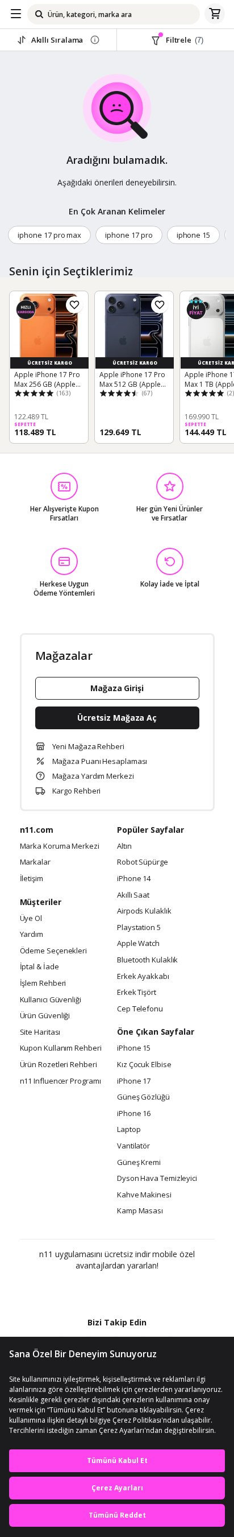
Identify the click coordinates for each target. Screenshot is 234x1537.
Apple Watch (138, 943)
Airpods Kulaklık (144, 911)
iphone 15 (194, 235)
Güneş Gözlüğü (143, 1097)
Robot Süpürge (142, 862)
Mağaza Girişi (117, 688)
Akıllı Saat (133, 895)
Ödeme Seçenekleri (53, 951)
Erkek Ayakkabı (143, 976)
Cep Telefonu (140, 1009)
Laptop (128, 1129)
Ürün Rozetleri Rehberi (58, 1064)
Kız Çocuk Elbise (144, 1064)
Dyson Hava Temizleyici (157, 1178)
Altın (124, 846)
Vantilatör (133, 1146)
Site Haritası (40, 1032)
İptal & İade (39, 967)
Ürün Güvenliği (45, 1015)
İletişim (31, 878)
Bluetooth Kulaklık (147, 960)
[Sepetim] (214, 14)
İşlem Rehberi (43, 983)
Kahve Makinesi (144, 1195)
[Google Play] (82, 1290)
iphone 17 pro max (49, 235)
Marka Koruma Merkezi (59, 846)
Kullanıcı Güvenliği (50, 1000)
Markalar (35, 862)
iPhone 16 (134, 1113)
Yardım (31, 934)
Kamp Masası (140, 1211)
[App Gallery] (148, 1290)
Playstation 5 (139, 927)
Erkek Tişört (136, 992)
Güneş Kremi (139, 1162)
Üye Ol (31, 918)
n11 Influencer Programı (60, 1081)
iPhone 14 (134, 878)
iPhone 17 (134, 1081)
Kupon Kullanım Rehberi (61, 1048)
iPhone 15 (134, 1048)
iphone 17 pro (128, 235)
